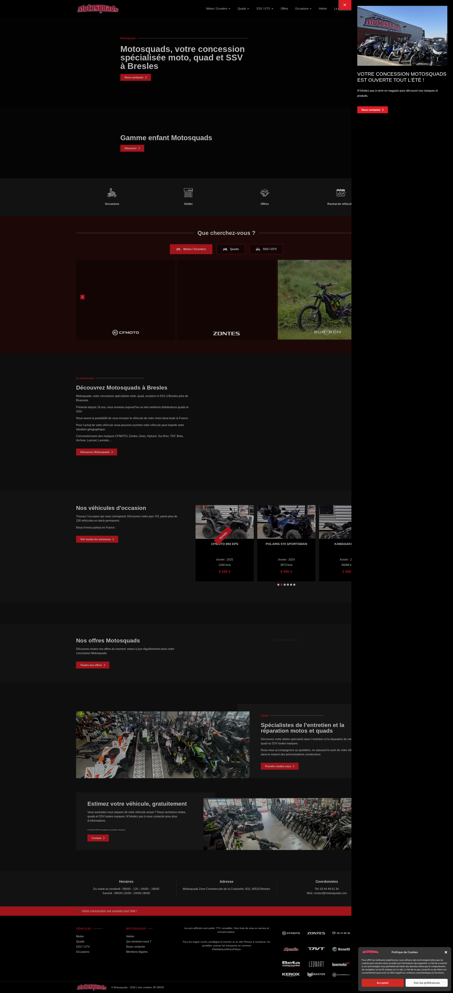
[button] (446, 952)
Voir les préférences (427, 982)
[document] (226, 496)
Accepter (383, 982)
